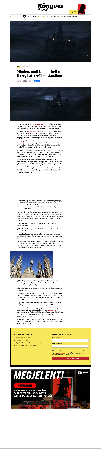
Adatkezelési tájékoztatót (63, 353)
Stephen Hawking (33, 131)
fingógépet (52, 310)
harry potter (23, 67)
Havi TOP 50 (41, 16)
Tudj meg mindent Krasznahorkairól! (74, 13)
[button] (10, 16)
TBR (28, 16)
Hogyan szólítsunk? (57, 343)
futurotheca (49, 16)
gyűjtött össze (39, 124)
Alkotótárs (34, 16)
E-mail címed (56, 338)
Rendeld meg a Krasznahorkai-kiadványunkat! (66, 16)
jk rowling (28, 67)
